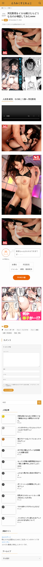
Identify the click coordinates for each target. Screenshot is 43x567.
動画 (6, 20)
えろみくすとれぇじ (21, 3)
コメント (5, 351)
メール (4, 374)
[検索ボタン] (40, 3)
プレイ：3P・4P (9, 330)
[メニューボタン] (3, 3)
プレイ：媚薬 (34, 330)
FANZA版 (21, 277)
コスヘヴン (5, 542)
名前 (4, 369)
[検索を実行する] (39, 402)
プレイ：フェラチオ (22, 330)
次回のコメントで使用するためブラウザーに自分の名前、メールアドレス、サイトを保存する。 (22, 385)
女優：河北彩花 (7, 333)
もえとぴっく (6, 537)
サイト (4, 379)
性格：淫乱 (17, 333)
